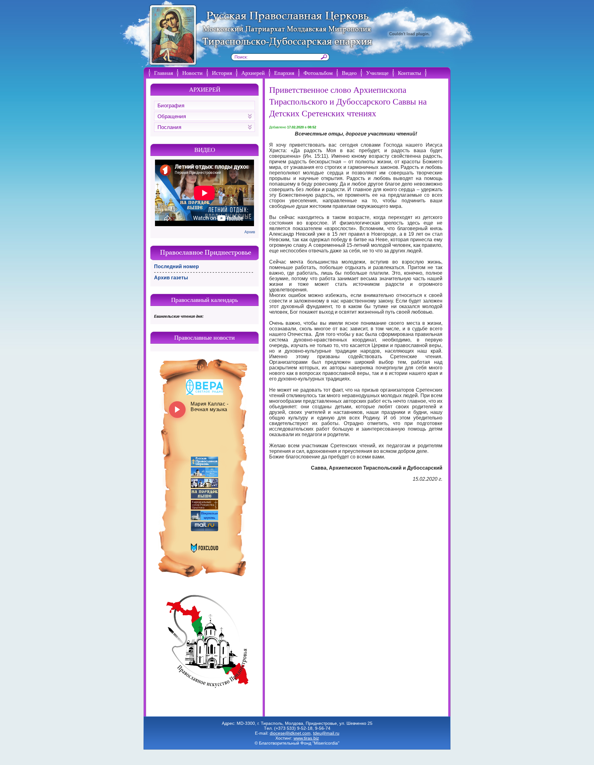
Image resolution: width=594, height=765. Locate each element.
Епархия (284, 72)
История (222, 72)
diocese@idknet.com (290, 733)
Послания (169, 127)
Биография (170, 106)
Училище (377, 72)
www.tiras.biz (306, 738)
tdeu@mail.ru (326, 733)
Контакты (409, 72)
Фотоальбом (318, 72)
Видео (349, 72)
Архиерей (253, 72)
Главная (163, 72)
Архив (249, 232)
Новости (192, 72)
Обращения (171, 116)
